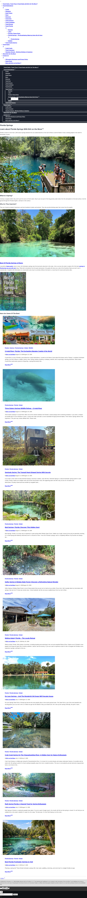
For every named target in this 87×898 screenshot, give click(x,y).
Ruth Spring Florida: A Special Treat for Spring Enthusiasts (25, 804)
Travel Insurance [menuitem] (9, 50)
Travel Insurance (9, 108)
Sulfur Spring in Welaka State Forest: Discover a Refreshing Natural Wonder (31, 582)
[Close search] (1, 892)
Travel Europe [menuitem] (9, 24)
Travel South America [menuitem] (11, 42)
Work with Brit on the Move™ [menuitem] (13, 63)
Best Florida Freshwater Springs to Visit (19, 862)
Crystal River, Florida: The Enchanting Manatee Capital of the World (28, 351)
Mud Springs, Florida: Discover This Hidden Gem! (22, 527)
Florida (7, 348)
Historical (7, 79)
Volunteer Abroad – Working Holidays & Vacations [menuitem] (18, 52)
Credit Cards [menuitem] (8, 48)
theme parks (9, 266)
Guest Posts (8, 118)
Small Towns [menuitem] (8, 13)
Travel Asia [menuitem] (8, 18)
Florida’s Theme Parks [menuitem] (14, 33)
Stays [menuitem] (6, 15)
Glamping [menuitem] (8, 11)
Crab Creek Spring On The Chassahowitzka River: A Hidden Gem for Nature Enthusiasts (35, 755)
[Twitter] (9, 889)
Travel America (8, 83)
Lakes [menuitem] (9, 31)
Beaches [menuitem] (10, 29)
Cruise (7, 71)
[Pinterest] (5, 889)
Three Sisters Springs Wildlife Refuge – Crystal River (23, 408)
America (12, 348)
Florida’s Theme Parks (13, 94)
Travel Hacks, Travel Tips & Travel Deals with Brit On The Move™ (21, 67)
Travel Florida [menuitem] (9, 27)
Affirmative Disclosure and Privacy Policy (15, 116)
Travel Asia (8, 81)
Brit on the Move (10, 354)
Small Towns (8, 75)
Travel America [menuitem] (9, 20)
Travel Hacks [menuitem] (6, 45)
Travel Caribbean (9, 84)
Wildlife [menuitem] (10, 41)
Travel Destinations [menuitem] (8, 6)
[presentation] (45, 330)
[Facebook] (3, 889)
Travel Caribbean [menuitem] (10, 22)
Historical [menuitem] (8, 17)
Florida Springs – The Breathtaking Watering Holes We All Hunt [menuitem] (25, 36)
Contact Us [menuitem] (6, 56)
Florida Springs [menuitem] (15, 39)
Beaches (10, 91)
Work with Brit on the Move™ (12, 120)
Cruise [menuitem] (7, 9)
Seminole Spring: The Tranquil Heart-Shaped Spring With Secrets (28, 472)
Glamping (7, 73)
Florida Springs (14, 98)
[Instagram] (7, 889)
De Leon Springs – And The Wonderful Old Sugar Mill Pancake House (29, 696)
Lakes (9, 92)
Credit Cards (8, 106)
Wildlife (10, 100)
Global (26, 348)
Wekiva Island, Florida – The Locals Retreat (20, 638)
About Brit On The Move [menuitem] (9, 53)
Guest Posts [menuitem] (8, 61)
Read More (9, 364)
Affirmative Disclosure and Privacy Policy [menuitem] (16, 59)
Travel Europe (8, 86)
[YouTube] (1, 889)
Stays (6, 77)
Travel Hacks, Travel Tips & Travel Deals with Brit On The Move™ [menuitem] (20, 4)
